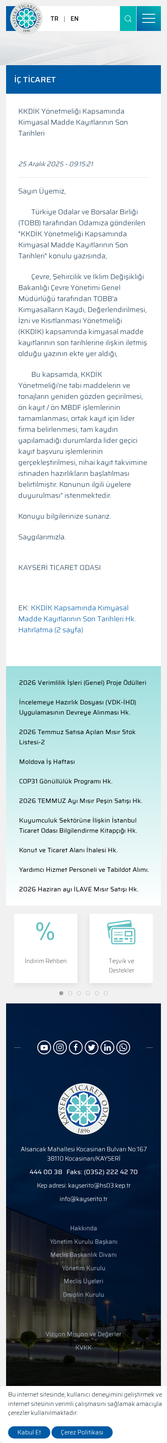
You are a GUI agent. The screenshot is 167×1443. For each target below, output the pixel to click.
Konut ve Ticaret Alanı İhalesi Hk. (68, 850)
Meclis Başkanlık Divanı (83, 1255)
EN (75, 19)
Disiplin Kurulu (83, 1295)
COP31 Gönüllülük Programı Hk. (66, 781)
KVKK (83, 1348)
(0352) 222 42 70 (111, 1172)
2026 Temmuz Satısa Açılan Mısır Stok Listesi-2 (77, 737)
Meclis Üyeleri (83, 1281)
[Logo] (26, 18)
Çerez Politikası (82, 1432)
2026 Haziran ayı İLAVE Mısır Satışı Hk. (79, 889)
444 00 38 (46, 1172)
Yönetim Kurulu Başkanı (84, 1242)
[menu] (149, 19)
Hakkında (83, 1228)
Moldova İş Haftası (47, 762)
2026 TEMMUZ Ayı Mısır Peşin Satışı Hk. (81, 801)
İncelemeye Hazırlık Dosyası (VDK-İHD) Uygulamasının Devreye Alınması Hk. (77, 707)
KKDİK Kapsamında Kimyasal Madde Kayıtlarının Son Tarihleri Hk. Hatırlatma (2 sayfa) (77, 619)
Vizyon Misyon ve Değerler (83, 1334)
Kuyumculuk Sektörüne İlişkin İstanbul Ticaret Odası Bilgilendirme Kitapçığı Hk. (78, 825)
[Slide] (61, 993)
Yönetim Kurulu (83, 1268)
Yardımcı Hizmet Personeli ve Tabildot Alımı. (84, 869)
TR (54, 19)
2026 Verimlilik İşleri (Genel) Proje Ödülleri (82, 683)
